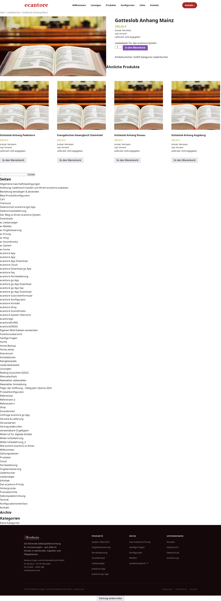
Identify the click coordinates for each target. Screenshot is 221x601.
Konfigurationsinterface (13, 503)
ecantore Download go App (15, 268)
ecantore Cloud (8, 264)
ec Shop (4, 237)
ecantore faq (7, 272)
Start (2, 12)
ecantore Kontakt (10, 303)
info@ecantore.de (32, 570)
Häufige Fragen (137, 547)
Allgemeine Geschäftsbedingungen (20, 184)
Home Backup (8, 345)
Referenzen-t (7, 403)
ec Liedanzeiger (9, 222)
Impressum (6, 353)
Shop (3, 407)
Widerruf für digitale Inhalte (16, 434)
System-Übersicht (100, 541)
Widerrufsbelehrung (11, 438)
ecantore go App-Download (15, 291)
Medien (133, 557)
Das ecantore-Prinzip (12, 484)
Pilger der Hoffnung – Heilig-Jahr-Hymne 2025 (26, 388)
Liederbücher (13, 12)
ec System (5, 245)
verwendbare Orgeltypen (14, 430)
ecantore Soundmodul (13, 311)
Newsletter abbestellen (13, 380)
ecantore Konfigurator (13, 299)
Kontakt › (189, 5)
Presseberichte (8, 492)
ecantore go (173, 557)
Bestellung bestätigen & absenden (19, 191)
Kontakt (154, 5)
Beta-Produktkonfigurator (15, 195)
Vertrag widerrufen (11, 426)
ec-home (5, 249)
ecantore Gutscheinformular (16, 295)
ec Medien (6, 226)
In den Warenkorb (135, 47)
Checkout (5, 203)
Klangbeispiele (8, 361)
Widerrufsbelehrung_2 (13, 442)
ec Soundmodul (9, 241)
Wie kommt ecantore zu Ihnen (17, 445)
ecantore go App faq (11, 288)
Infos (142, 5)
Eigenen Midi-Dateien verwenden (19, 330)
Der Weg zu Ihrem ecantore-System (20, 214)
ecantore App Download (14, 261)
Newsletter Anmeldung (13, 384)
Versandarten (8, 422)
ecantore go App (9, 280)
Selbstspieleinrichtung (12, 496)
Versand (123, 33)
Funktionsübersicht (11, 334)
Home (3, 341)
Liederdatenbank (9, 365)
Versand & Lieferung (11, 419)
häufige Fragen (8, 338)
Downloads (6, 218)
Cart (2, 199)
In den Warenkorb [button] (13, 160)
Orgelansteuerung (10, 469)
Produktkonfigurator (12, 392)
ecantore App (7, 253)
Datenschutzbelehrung (13, 211)
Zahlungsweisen (9, 453)
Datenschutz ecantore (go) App (17, 207)
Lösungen (96, 5)
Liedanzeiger (7, 476)
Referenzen (6, 395)
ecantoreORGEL (9, 326)
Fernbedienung (8, 465)
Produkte (111, 5)
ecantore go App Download (15, 284)
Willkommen (79, 5)
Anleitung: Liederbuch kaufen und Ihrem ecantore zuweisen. (34, 187)
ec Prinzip (5, 234)
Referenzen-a (7, 399)
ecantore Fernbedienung (14, 276)
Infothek (5, 480)
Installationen (8, 357)
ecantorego (6, 318)
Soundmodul (7, 411)
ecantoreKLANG (9, 322)
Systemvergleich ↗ (138, 563)
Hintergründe (8, 488)
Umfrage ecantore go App (15, 415)
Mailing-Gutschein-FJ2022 (14, 372)
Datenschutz (173, 552)
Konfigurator (128, 5)
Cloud (3, 461)
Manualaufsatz (8, 376)
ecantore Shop (8, 307)
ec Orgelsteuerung (10, 230)
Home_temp (7, 349)
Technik (4, 499)
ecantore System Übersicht (15, 315)
